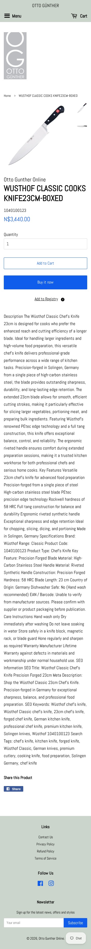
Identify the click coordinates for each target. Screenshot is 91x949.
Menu (16, 16)
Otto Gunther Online (51, 938)
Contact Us (45, 837)
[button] (45, 299)
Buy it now (45, 282)
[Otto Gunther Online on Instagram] (51, 884)
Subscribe (75, 922)
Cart (83, 16)
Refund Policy (45, 851)
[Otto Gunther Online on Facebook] (40, 884)
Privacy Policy (45, 844)
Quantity (11, 234)
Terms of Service (45, 858)
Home (7, 96)
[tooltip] (62, 299)
